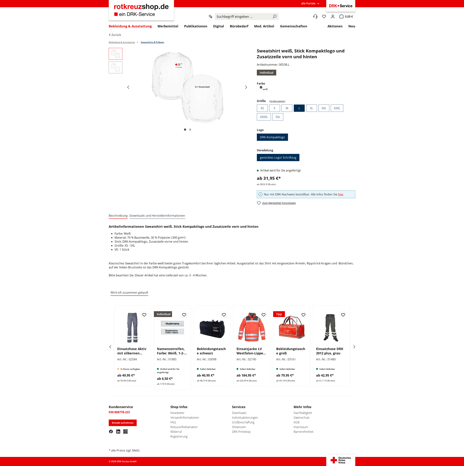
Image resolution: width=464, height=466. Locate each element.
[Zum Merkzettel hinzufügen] (144, 314)
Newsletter (177, 413)
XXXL (337, 108)
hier (340, 194)
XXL (324, 108)
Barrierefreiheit (303, 432)
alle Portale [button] (308, 3)
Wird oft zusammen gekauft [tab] (129, 293)
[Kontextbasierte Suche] (210, 16)
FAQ (173, 422)
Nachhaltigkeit (303, 413)
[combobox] (242, 16)
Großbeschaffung (243, 422)
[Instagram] (125, 431)
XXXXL (264, 117)
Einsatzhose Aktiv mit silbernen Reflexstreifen (131, 351)
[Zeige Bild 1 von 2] (185, 129)
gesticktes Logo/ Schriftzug (278, 158)
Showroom (239, 427)
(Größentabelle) (277, 101)
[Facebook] (111, 431)
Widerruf (176, 432)
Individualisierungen (245, 418)
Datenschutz (301, 418)
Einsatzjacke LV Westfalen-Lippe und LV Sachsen (250, 351)
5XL (278, 117)
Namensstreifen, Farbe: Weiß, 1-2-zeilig (171, 351)
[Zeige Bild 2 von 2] (190, 129)
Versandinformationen (184, 418)
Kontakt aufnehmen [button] (123, 422)
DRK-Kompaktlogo (272, 137)
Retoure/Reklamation (184, 427)
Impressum (301, 427)
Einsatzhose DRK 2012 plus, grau (329, 351)
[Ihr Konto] (332, 16)
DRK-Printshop (241, 432)
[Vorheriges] (128, 87)
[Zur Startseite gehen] (141, 12)
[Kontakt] (315, 16)
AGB (296, 422)
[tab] (118, 216)
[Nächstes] (246, 87)
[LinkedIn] (118, 431)
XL (311, 108)
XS (262, 108)
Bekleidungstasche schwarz (211, 351)
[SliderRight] (349, 347)
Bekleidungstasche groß (290, 351)
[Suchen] (274, 16)
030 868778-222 (119, 412)
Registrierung (178, 436)
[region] (179, 90)
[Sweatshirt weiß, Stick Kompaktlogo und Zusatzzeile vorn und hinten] (188, 87)
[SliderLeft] (115, 347)
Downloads (239, 413)
